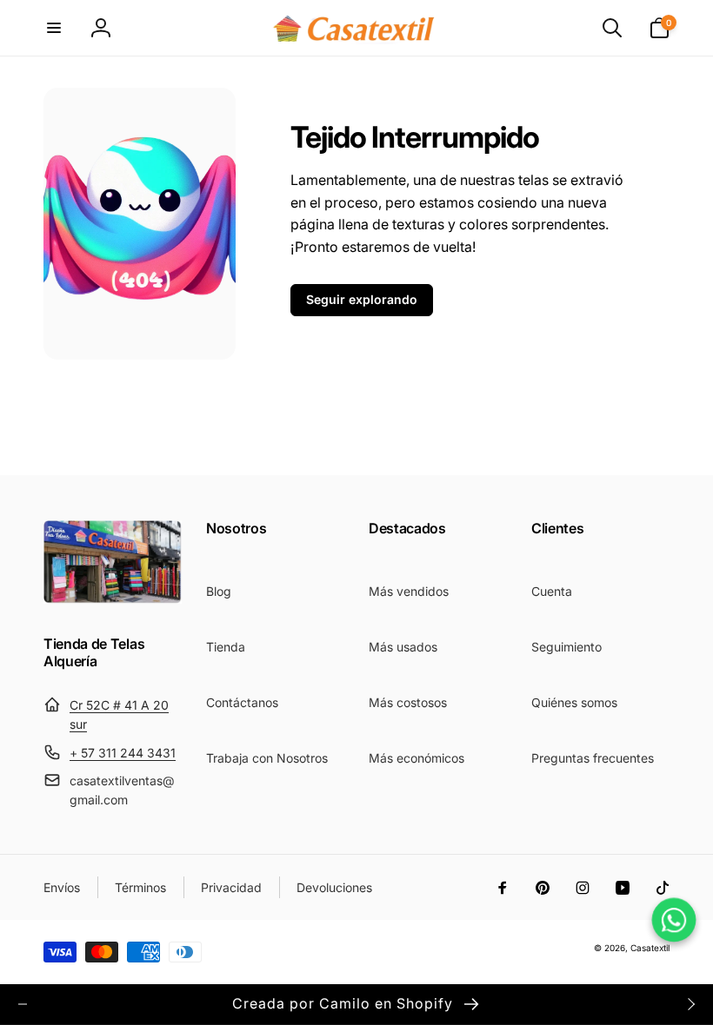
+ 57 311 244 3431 (123, 752)
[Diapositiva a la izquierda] (22, 1004)
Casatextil (650, 947)
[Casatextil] (112, 598)
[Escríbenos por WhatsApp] (674, 920)
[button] (54, 28)
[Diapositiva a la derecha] (690, 1004)
